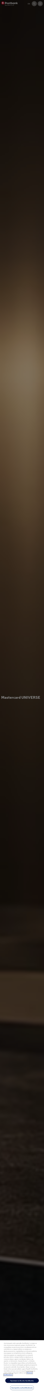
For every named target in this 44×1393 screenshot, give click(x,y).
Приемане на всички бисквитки (22, 1381)
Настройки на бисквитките (22, 1388)
